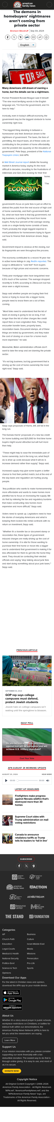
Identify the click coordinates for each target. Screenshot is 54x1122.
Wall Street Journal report (16, 162)
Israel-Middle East (35, 944)
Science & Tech (9, 968)
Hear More (47, 774)
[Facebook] (19, 866)
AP (3, 934)
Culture (30, 939)
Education (7, 944)
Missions (31, 953)
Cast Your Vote (27, 758)
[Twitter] (26, 866)
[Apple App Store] (12, 993)
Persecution (32, 958)
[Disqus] (27, 610)
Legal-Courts (8, 948)
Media (30, 948)
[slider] (27, 780)
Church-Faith (8, 939)
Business (31, 934)
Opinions (6, 973)
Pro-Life (31, 963)
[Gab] (33, 866)
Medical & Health (10, 953)
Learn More (9, 1040)
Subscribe (26, 859)
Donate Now (12, 1071)
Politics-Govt (8, 963)
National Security (10, 958)
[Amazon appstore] (12, 1008)
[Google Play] (13, 1000)
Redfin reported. (39, 261)
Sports (30, 968)
